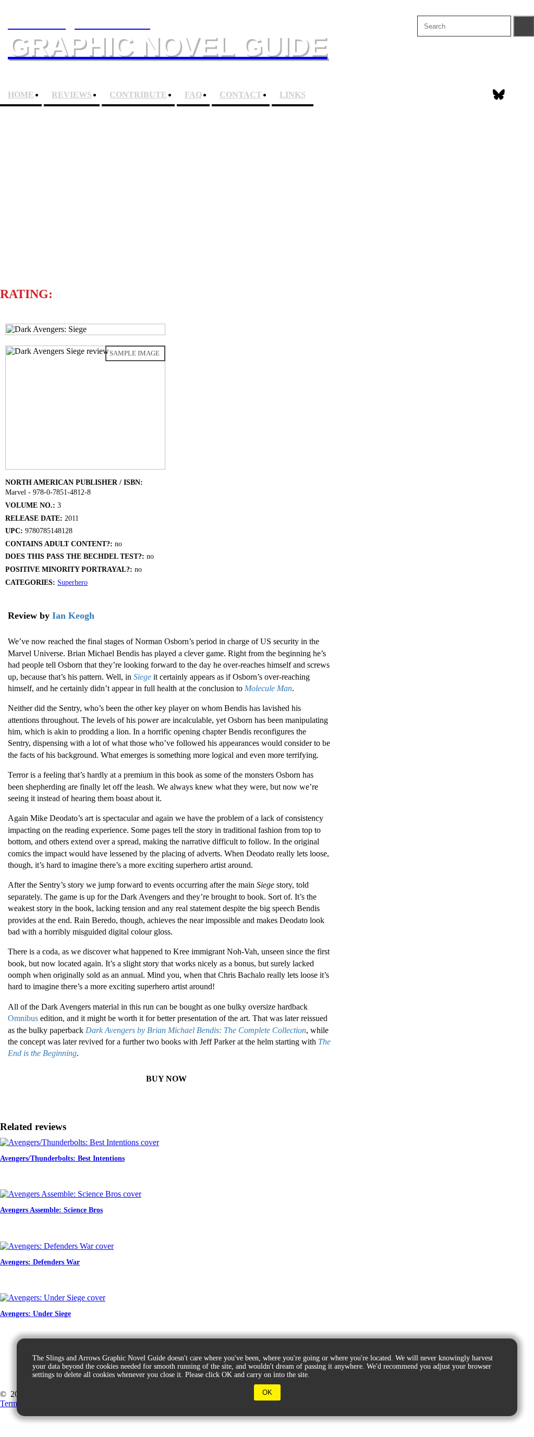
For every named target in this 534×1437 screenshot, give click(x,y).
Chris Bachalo (171, 209)
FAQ (193, 94)
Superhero (72, 582)
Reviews (72, 94)
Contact (241, 94)
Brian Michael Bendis (189, 245)
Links (293, 94)
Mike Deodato (255, 209)
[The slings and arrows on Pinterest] (525, 94)
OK (267, 1392)
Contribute (138, 94)
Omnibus (23, 1018)
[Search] (523, 26)
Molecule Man (268, 688)
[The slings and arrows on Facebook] (473, 94)
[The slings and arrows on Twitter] (499, 94)
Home (21, 94)
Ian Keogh (73, 615)
